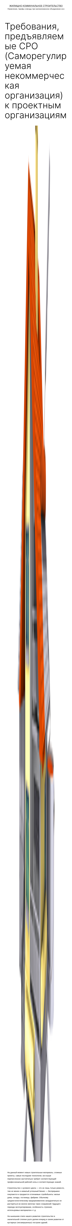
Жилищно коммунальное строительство (36, 5)
